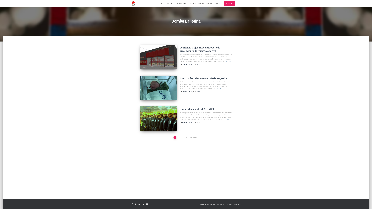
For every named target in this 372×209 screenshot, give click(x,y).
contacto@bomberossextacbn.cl (231, 204)
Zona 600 (217, 3)
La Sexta (169, 3)
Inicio (162, 3)
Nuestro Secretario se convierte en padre (203, 78)
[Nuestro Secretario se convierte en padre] (158, 88)
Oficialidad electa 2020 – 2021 (197, 109)
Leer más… (228, 61)
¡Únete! (192, 3)
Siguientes (193, 137)
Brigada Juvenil (181, 3)
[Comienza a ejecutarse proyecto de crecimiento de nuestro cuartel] (158, 57)
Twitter (143, 204)
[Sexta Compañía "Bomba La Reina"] (133, 3)
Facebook (132, 204)
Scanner (209, 3)
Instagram (135, 204)
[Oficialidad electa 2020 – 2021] (158, 118)
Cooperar (229, 3)
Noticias (201, 3)
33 (186, 137)
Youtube (139, 204)
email (147, 204)
